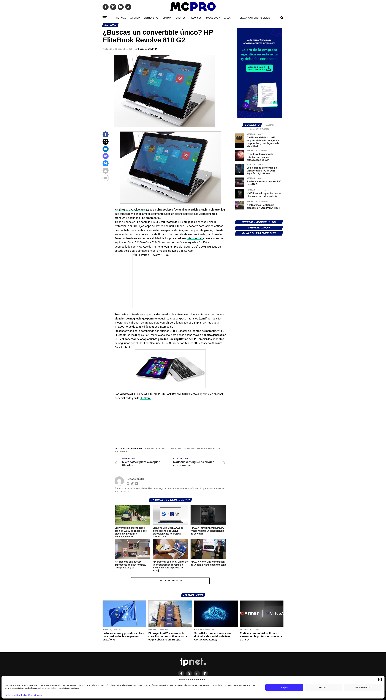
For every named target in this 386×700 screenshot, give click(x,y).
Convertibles (153, 449)
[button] (379, 679)
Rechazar (323, 687)
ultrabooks (122, 452)
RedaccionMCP (145, 49)
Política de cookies (12, 695)
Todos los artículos (218, 18)
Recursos (196, 18)
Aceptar (284, 687)
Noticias (121, 18)
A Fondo (135, 18)
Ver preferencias (363, 687)
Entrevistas (151, 18)
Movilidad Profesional (210, 449)
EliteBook (184, 449)
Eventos (181, 18)
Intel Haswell (194, 238)
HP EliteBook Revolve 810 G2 (132, 209)
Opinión (167, 18)
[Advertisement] (170, 424)
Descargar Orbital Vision (255, 18)
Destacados (169, 449)
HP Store (145, 398)
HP (194, 449)
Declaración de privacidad (31, 695)
